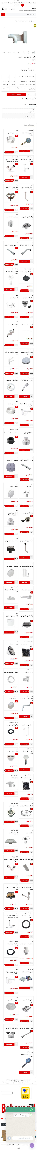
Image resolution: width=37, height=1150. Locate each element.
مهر (25, 21)
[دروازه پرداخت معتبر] (25, 1093)
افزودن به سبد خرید (16, 94)
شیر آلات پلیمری (14, 587)
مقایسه (33, 60)
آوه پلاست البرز (14, 157)
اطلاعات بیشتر (24, 151)
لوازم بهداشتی (29, 21)
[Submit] (3, 14)
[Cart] (3, 9)
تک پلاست (30, 969)
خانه (34, 21)
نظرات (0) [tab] (24, 104)
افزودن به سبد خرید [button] (9, 152)
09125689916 (16, 5)
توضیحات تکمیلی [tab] (32, 104)
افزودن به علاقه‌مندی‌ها (27, 99)
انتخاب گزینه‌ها (9, 932)
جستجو (4, 1124)
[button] (4, 27)
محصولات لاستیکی (29, 269)
